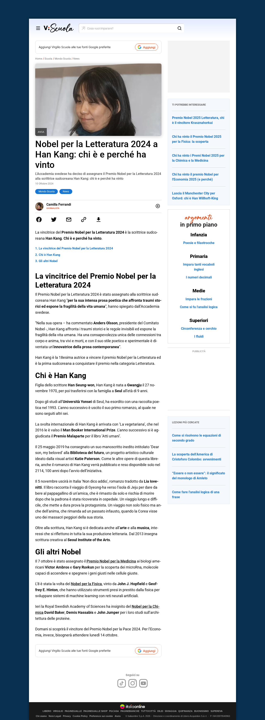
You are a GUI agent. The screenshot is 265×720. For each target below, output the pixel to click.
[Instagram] (132, 683)
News (76, 58)
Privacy (67, 716)
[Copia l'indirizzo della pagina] (83, 219)
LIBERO (47, 711)
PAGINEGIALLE (73, 711)
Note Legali (55, 716)
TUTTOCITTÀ (148, 711)
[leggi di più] (157, 206)
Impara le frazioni (199, 299)
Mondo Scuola (63, 58)
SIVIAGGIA (171, 711)
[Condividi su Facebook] (39, 219)
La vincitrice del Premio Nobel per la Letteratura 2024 (76, 248)
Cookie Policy (80, 716)
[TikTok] (121, 683)
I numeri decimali (199, 277)
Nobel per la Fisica (86, 584)
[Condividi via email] (68, 219)
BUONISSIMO (201, 711)
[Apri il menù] (38, 28)
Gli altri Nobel (48, 261)
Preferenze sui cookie (101, 716)
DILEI (160, 711)
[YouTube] (143, 683)
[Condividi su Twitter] (54, 219)
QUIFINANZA (185, 711)
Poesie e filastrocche (198, 243)
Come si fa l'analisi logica (199, 307)
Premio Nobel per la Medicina (111, 561)
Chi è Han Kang (49, 255)
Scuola (48, 58)
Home (38, 58)
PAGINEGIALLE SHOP (95, 711)
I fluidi (199, 336)
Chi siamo (41, 716)
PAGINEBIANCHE (129, 711)
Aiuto (118, 716)
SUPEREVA (217, 711)
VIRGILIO (58, 711)
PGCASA (114, 711)
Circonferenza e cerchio (199, 329)
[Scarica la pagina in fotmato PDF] (98, 219)
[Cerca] (179, 28)
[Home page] (58, 28)
